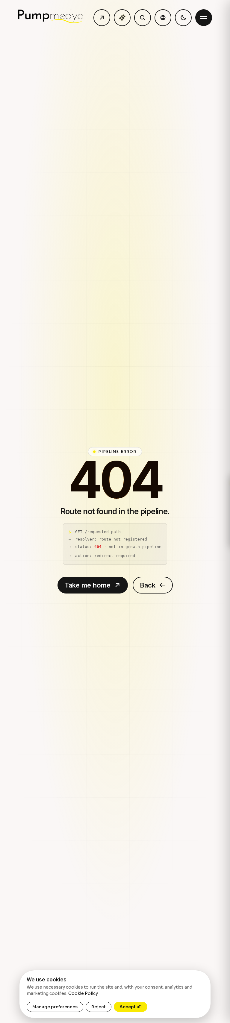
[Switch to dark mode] (183, 17)
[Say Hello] (101, 17)
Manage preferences (55, 1007)
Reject (98, 1007)
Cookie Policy (83, 993)
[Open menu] (203, 17)
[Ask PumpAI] (122, 17)
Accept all (130, 1007)
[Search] (142, 17)
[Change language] (163, 17)
